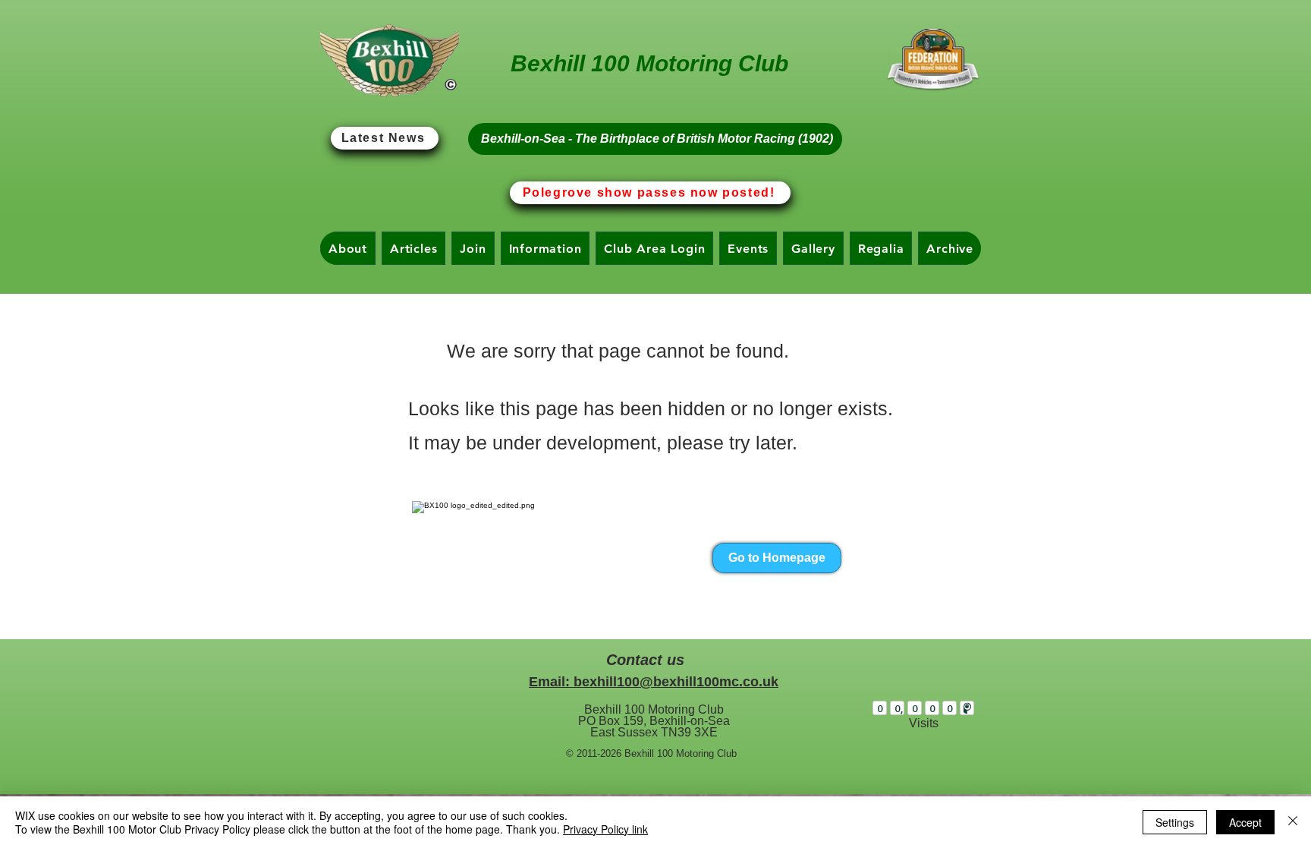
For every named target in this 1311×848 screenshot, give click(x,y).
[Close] (1293, 822)
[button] (348, 248)
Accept (1245, 822)
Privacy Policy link (605, 829)
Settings (1174, 822)
